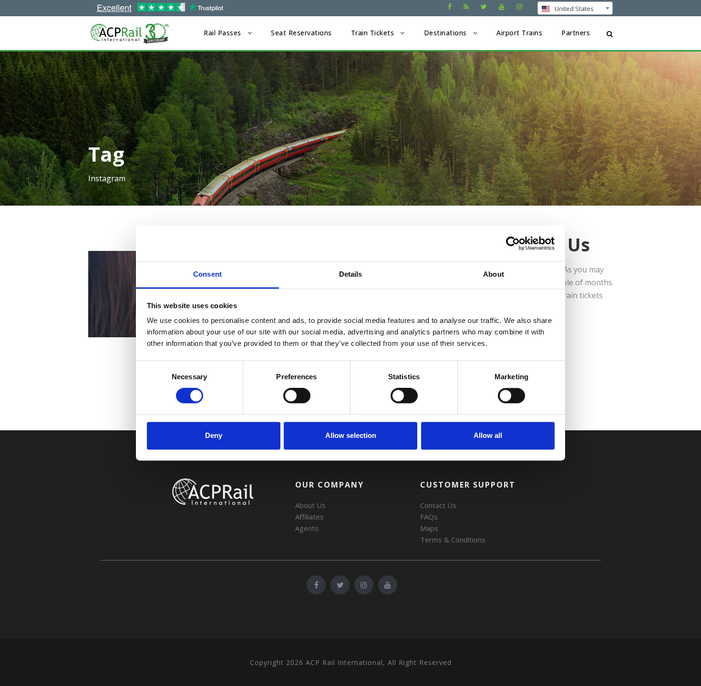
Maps (429, 528)
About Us (310, 505)
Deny (213, 435)
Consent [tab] (207, 274)
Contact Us (438, 505)
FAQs (429, 516)
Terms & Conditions (452, 539)
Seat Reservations (301, 32)
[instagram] (519, 6)
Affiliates (309, 516)
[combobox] (575, 8)
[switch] (296, 396)
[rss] (466, 6)
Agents (307, 528)
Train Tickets (372, 32)
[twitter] (484, 6)
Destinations (445, 32)
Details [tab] (350, 274)
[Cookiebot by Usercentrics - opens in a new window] (513, 243)
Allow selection (350, 435)
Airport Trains (519, 32)
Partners (575, 32)
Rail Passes (222, 32)
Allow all (488, 435)
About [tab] (493, 274)
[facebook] (450, 6)
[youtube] (502, 6)
